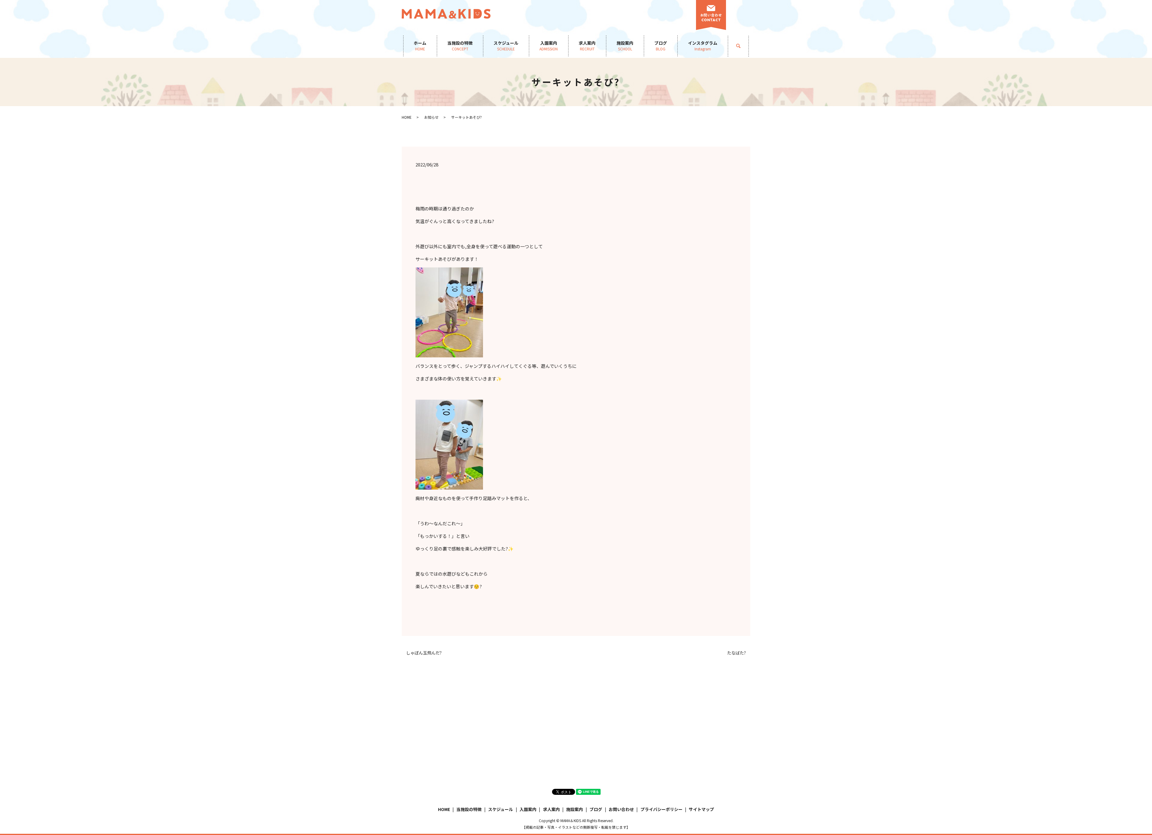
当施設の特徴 (459, 45)
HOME (407, 117)
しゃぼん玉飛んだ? (424, 653)
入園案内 (548, 45)
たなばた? (736, 653)
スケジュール (506, 45)
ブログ (660, 45)
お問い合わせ (621, 809)
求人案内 (587, 45)
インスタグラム (702, 45)
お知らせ (431, 117)
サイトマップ (701, 809)
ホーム (420, 45)
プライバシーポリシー (661, 809)
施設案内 (624, 45)
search (743, 46)
